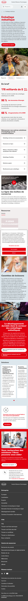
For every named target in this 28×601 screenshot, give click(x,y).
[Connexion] (22, 6)
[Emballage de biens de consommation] (14, 138)
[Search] (4, 6)
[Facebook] (4, 573)
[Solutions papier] (14, 163)
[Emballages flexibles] (14, 157)
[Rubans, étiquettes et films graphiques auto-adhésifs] (14, 150)
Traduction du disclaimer (17, 478)
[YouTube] (7, 573)
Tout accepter (14, 249)
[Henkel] (3, 484)
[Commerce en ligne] (14, 143)
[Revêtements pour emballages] (14, 169)
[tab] (3, 213)
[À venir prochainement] (9, 228)
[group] (14, 228)
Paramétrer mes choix (14, 245)
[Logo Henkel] (4, 2)
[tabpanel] (14, 279)
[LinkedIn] (2, 573)
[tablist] (14, 400)
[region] (14, 243)
